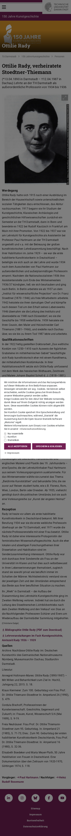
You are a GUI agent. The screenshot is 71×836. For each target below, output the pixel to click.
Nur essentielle (15, 433)
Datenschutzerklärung (33, 429)
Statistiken (13, 440)
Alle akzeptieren (17, 446)
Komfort (12, 436)
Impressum (13, 453)
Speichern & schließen (49, 446)
